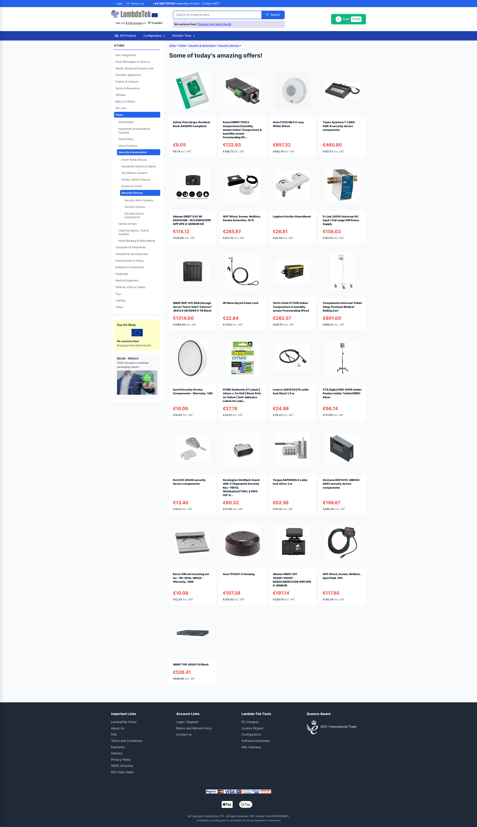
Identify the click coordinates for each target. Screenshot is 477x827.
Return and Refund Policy (194, 728)
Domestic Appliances (128, 74)
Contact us (184, 734)
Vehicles (120, 94)
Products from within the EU (214, 24)
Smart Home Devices (134, 159)
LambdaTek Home (124, 722)
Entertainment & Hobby (130, 260)
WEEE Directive (122, 766)
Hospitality (122, 273)
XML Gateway (251, 747)
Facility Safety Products (136, 179)
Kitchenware (126, 122)
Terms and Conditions (126, 741)
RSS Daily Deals (122, 772)
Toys (118, 293)
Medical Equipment (127, 280)
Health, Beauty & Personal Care (135, 68)
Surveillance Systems (134, 172)
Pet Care (121, 108)
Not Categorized (126, 55)
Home (119, 114)
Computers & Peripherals (131, 247)
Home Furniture (128, 145)
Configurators (251, 734)
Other (172, 45)
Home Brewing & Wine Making (137, 240)
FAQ (114, 734)
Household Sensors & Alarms (138, 166)
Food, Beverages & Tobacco (133, 61)
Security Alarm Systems (138, 200)
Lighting (120, 300)
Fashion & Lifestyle (127, 81)
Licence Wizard (252, 728)
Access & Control (131, 186)
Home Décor (126, 139)
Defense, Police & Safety (131, 287)
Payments (118, 747)
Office (119, 307)
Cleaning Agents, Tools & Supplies (134, 232)
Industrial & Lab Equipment (132, 253)
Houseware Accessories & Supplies (134, 130)
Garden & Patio (128, 223)
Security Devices (132, 192)
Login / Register (187, 722)
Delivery (117, 753)
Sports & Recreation (128, 88)
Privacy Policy (121, 759)
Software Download (255, 741)
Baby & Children (125, 101)
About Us (117, 728)
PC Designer (250, 722)
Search (275, 14)
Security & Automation (133, 152)
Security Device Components (134, 215)
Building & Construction (130, 267)
